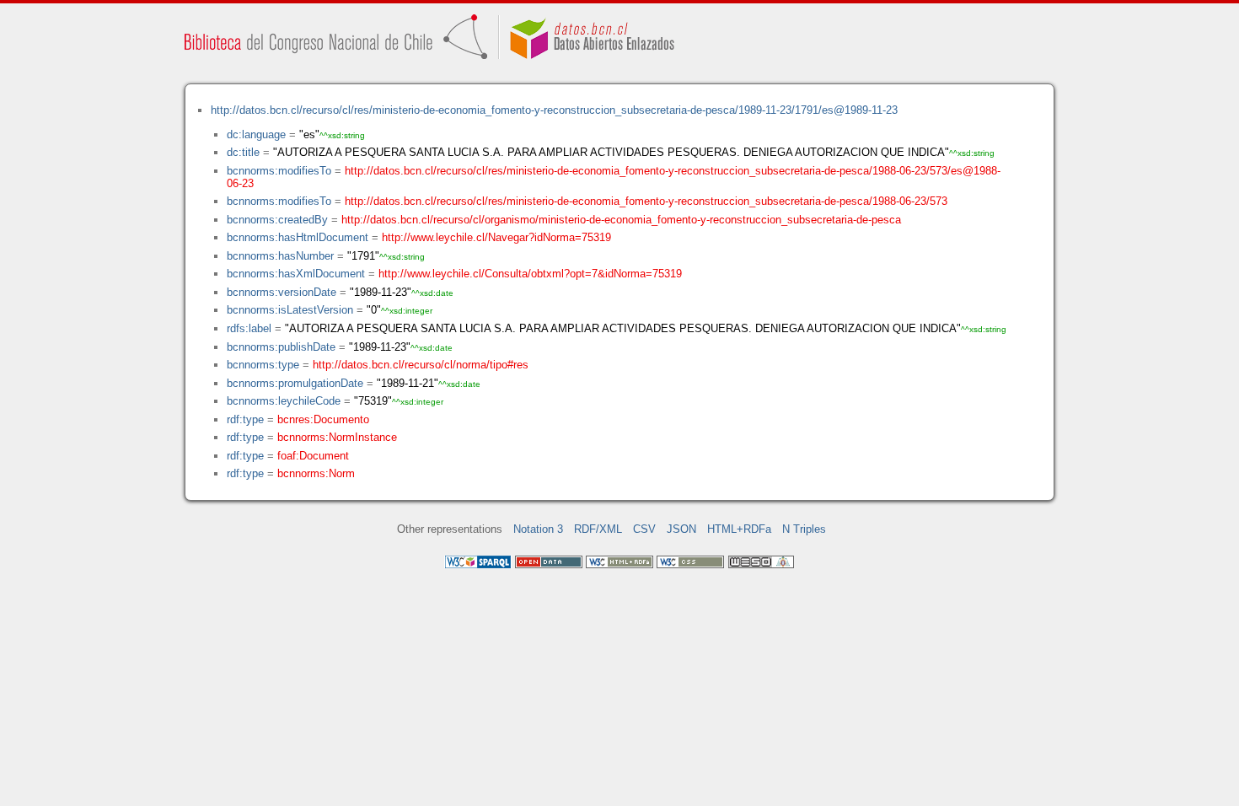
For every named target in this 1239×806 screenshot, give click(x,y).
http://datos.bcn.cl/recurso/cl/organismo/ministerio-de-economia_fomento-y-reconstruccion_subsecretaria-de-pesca (621, 219)
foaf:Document (313, 455)
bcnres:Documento (323, 419)
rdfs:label (249, 328)
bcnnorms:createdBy (277, 219)
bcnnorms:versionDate (281, 292)
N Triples (804, 529)
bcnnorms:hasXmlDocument (296, 273)
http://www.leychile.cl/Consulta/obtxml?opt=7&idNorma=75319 (530, 273)
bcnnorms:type (263, 364)
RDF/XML (598, 529)
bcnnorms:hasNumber (280, 256)
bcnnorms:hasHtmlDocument (297, 237)
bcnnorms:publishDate (281, 347)
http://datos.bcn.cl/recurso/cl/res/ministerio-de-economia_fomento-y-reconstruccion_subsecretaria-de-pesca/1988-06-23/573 (646, 201)
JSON (681, 529)
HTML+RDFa (739, 529)
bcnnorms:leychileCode (284, 401)
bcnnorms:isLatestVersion (290, 310)
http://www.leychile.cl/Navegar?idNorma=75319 (496, 237)
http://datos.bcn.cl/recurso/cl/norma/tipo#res (420, 364)
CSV (644, 529)
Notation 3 (538, 529)
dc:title (243, 152)
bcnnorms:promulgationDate (295, 383)
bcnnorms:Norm (316, 473)
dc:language (256, 134)
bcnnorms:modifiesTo (279, 170)
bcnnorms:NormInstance (337, 437)
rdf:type (245, 419)
